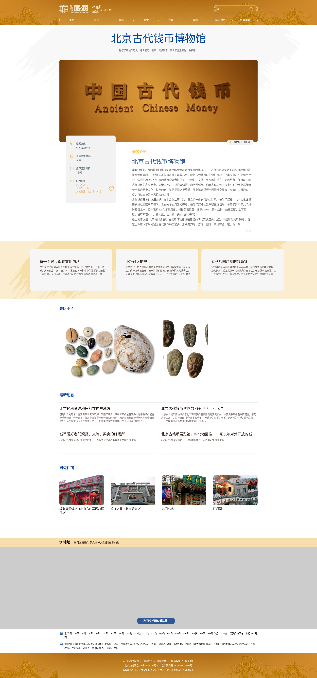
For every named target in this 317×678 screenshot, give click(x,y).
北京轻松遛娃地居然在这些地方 (84, 409)
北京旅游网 (85, 9)
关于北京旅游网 (131, 661)
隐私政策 (175, 661)
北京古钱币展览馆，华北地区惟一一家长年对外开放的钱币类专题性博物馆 (221, 434)
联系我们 (189, 661)
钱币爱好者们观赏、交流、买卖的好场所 (92, 434)
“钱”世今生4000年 (192, 409)
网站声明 (162, 661)
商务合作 (148, 661)
